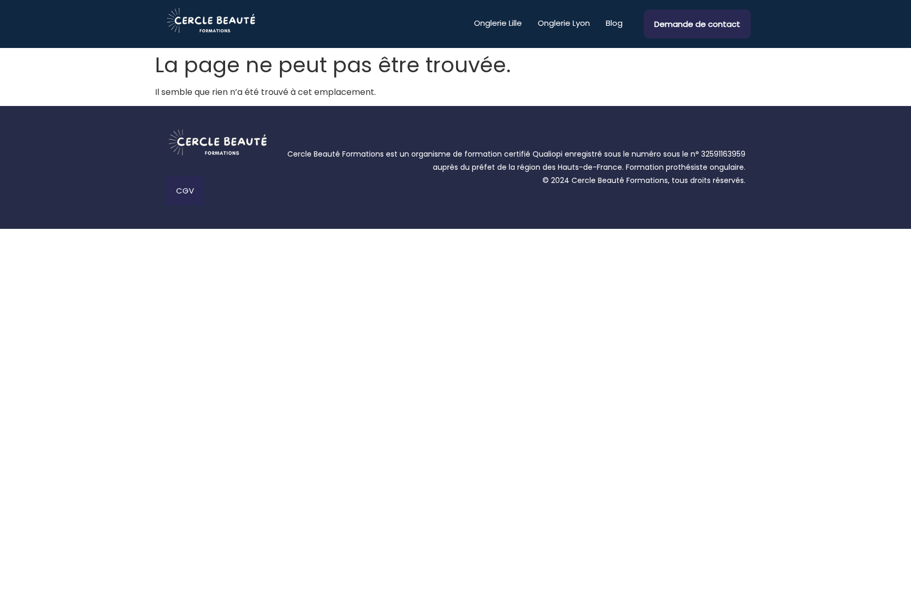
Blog (614, 22)
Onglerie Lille (498, 22)
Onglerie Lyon (564, 22)
